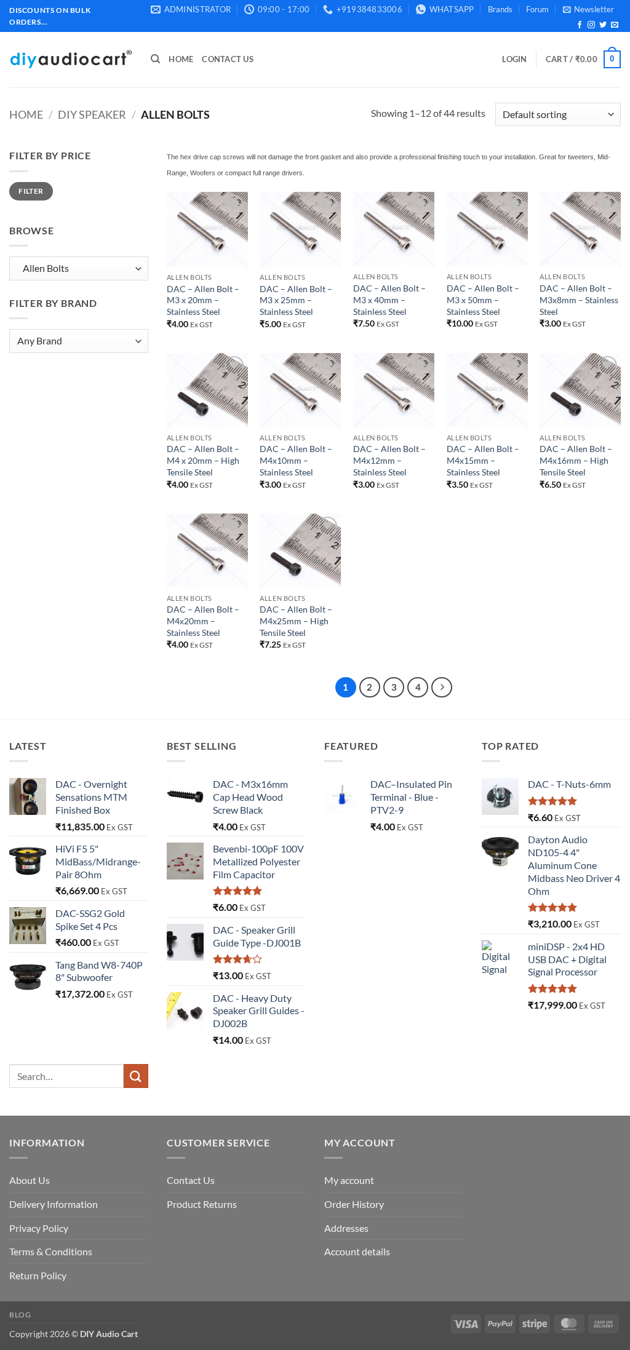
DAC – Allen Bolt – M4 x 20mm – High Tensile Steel (203, 460)
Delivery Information (53, 1204)
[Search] (155, 59)
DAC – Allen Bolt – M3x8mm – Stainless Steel (579, 299)
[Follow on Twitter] (603, 25)
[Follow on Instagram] (591, 25)
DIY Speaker (92, 114)
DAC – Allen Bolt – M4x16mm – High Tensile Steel (576, 460)
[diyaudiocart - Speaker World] (70, 59)
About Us (29, 1180)
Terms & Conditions (50, 1251)
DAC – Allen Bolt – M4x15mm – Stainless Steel (483, 460)
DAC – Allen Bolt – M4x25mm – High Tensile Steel (296, 620)
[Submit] (136, 1076)
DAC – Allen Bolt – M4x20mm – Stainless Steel (203, 620)
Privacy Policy (38, 1228)
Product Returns (202, 1204)
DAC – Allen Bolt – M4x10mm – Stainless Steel (296, 460)
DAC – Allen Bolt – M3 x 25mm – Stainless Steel (296, 300)
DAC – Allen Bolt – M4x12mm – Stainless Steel (389, 460)
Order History (354, 1204)
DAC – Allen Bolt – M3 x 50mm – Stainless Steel (483, 299)
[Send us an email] (614, 25)
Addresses (346, 1228)
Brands (500, 9)
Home (181, 59)
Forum (537, 9)
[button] (588, 9)
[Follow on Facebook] (579, 25)
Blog (20, 1314)
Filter (30, 191)
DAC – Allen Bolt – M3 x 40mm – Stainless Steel (389, 299)
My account (349, 1180)
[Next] (441, 687)
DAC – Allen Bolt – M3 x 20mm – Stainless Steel (203, 300)
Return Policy (37, 1275)
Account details (357, 1251)
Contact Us (227, 59)
